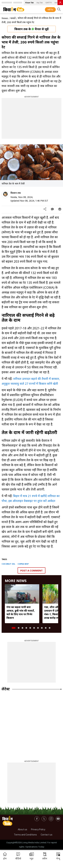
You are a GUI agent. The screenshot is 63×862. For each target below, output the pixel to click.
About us (22, 829)
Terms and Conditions (25, 834)
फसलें (13, 18)
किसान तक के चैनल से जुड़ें (31, 29)
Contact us (46, 834)
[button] (58, 856)
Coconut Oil (8, 564)
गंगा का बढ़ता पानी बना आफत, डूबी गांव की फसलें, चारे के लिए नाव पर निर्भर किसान (20, 612)
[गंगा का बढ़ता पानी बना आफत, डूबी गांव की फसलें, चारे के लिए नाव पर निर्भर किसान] (22, 594)
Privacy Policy (38, 829)
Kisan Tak (29, 3)
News (5, 18)
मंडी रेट (50, 9)
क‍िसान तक (15, 192)
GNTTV (49, 3)
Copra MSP (23, 564)
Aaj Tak (40, 3)
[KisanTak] (13, 9)
